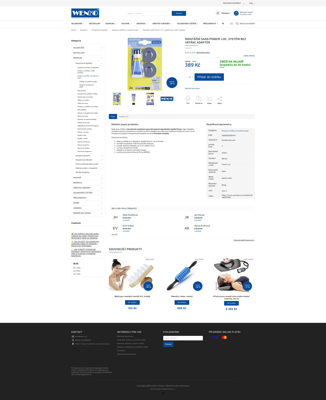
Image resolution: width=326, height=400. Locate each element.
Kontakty (121, 350)
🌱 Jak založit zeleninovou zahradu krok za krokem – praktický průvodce (85, 243)
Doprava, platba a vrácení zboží (130, 343)
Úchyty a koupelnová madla (88, 113)
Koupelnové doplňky (84, 63)
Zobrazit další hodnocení (243, 240)
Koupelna (77, 58)
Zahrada (77, 208)
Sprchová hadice (84, 148)
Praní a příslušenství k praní (87, 164)
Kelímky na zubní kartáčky (87, 119)
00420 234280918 (83, 340)
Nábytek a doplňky (82, 188)
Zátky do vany (83, 103)
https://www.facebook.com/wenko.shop (92, 344)
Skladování (78, 48)
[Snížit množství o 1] (187, 77)
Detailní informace (192, 88)
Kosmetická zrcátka (85, 129)
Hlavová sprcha (83, 145)
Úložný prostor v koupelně (86, 168)
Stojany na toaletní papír (86, 86)
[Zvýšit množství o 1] (193, 77)
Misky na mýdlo (83, 100)
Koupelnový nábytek (84, 160)
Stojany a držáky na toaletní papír (88, 77)
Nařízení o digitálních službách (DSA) (132, 347)
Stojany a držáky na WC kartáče (86, 72)
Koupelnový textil (83, 155)
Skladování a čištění (82, 193)
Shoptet (158, 389)
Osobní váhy (82, 135)
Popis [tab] (113, 116)
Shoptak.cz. (171, 389)
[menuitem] (79, 23)
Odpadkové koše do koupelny (88, 126)
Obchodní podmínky (232, 3)
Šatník (76, 203)
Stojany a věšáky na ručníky (88, 106)
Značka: (249, 56)
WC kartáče (82, 90)
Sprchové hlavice (84, 142)
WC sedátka (82, 110)
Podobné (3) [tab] (124, 116)
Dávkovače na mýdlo (85, 97)
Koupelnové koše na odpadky (88, 67)
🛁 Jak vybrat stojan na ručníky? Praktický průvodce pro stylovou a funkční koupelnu (86, 252)
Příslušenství (79, 198)
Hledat (179, 13)
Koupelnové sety (84, 122)
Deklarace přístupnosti (126, 354)
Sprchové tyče (83, 116)
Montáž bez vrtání (82, 213)
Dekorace (77, 183)
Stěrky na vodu (83, 132)
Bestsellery (79, 53)
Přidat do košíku (209, 77)
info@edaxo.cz (81, 336)
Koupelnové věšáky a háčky (88, 94)
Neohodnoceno (203, 52)
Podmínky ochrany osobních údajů (131, 340)
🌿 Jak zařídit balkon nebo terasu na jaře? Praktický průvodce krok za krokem (85, 236)
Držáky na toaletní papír (88, 81)
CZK (251, 3)
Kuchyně (77, 177)
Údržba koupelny (83, 172)
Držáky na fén (83, 138)
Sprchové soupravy (85, 151)
